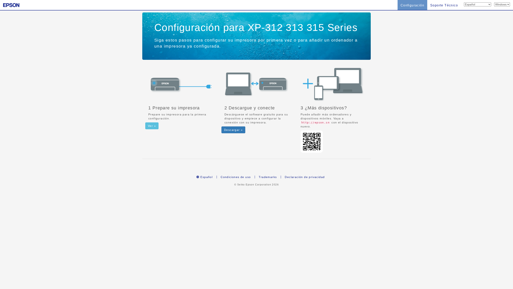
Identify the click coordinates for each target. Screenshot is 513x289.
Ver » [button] (152, 125)
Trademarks (268, 177)
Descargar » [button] (233, 129)
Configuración (412, 5)
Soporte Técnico (444, 5)
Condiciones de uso (236, 177)
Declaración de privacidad (305, 177)
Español (206, 177)
